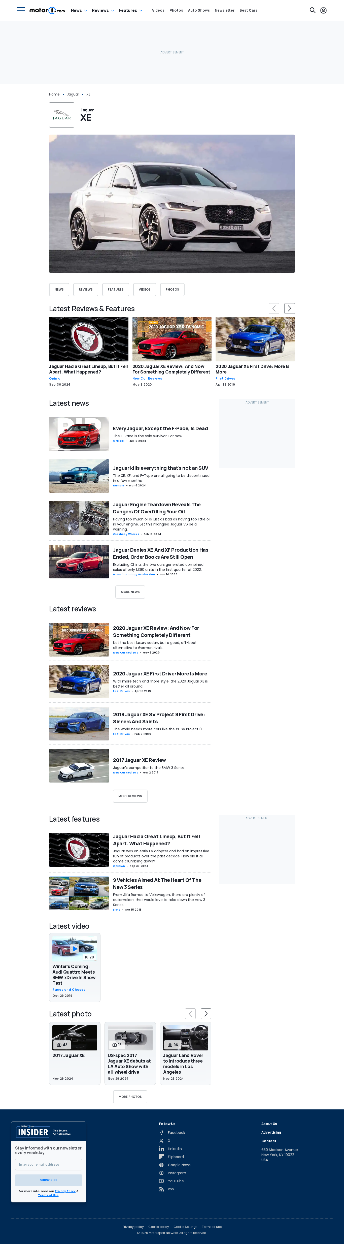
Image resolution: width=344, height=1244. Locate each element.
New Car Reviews (147, 379)
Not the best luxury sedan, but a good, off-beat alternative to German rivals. (155, 645)
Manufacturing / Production (134, 574)
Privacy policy (133, 1227)
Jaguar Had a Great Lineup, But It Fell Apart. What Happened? (88, 369)
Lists (116, 910)
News (76, 10)
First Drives (225, 379)
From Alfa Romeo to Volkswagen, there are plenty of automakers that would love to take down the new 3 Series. (159, 899)
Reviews (100, 10)
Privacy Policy (65, 1191)
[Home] (47, 10)
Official (119, 441)
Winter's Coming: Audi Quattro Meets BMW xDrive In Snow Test (74, 974)
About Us (269, 1123)
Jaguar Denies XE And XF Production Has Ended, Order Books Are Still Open (160, 553)
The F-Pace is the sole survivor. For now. (148, 436)
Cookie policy (158, 1227)
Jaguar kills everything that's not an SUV (160, 467)
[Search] (313, 10)
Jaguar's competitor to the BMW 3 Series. (149, 767)
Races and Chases (68, 990)
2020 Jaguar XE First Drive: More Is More (253, 369)
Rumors (119, 485)
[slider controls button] (274, 308)
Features (128, 10)
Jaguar (73, 94)
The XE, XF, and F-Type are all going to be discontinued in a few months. (161, 478)
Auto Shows (199, 10)
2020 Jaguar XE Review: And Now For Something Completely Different (171, 369)
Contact (269, 1140)
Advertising (271, 1132)
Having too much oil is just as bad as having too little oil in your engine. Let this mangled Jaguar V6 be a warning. (161, 524)
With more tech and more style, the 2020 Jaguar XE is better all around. (160, 684)
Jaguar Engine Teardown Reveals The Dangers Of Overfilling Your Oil (157, 508)
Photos (176, 10)
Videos (158, 10)
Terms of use (212, 1227)
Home (54, 94)
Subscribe (48, 1180)
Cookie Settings (185, 1227)
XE (88, 94)
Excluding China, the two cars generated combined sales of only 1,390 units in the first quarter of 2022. (158, 567)
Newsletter (224, 10)
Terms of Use (48, 1195)
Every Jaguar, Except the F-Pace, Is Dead (160, 428)
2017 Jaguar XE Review (139, 760)
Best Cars (248, 10)
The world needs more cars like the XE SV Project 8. (157, 729)
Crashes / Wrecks (126, 534)
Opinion (55, 379)
